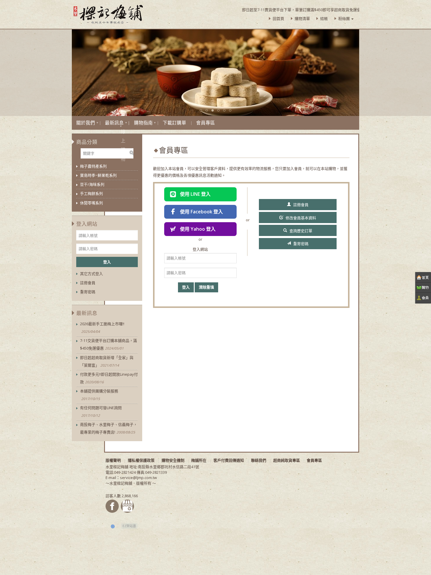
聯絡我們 (258, 460)
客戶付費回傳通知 (228, 460)
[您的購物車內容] (423, 288)
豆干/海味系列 (92, 184)
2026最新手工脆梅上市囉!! (102, 327)
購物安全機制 (173, 460)
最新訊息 (114, 122)
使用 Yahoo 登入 (198, 229)
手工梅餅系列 (91, 193)
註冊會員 (300, 204)
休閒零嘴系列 (91, 202)
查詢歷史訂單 (300, 230)
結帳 (324, 18)
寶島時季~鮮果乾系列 (98, 175)
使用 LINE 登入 (195, 194)
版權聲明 (113, 460)
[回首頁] (423, 277)
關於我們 (85, 122)
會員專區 (205, 122)
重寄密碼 (300, 243)
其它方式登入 (91, 273)
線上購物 (121, 126)
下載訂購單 (174, 122)
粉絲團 (344, 18)
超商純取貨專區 (286, 460)
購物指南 (143, 122)
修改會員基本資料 (301, 217)
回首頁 (278, 18)
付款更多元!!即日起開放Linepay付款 (109, 378)
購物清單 (302, 18)
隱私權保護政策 (141, 460)
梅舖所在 (198, 460)
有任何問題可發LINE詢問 (101, 411)
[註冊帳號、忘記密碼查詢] (423, 298)
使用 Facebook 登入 (201, 211)
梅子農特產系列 (93, 166)
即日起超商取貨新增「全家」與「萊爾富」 (106, 361)
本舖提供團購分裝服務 (99, 394)
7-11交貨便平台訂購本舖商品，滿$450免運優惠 (108, 344)
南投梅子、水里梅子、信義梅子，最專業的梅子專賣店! (108, 428)
